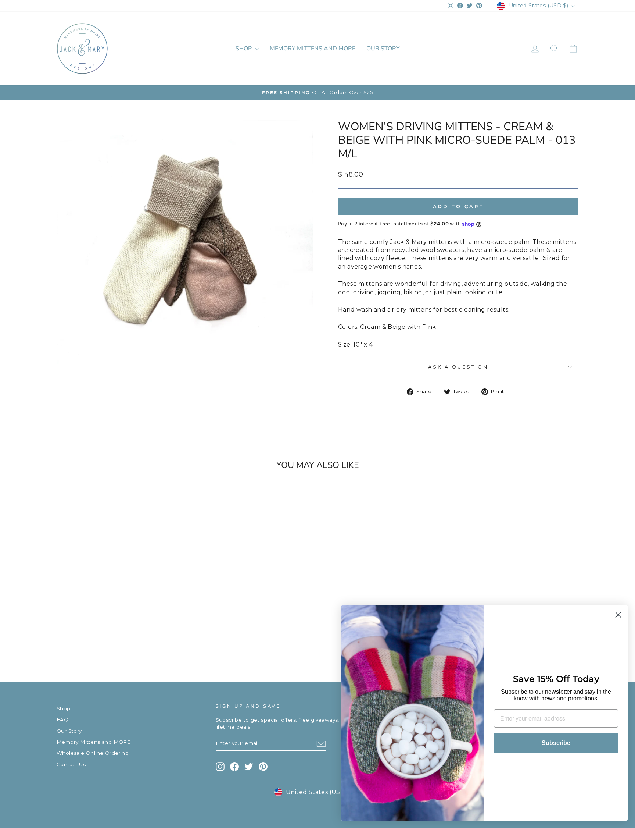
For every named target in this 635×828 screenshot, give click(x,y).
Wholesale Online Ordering (93, 753)
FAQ (62, 719)
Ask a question (458, 367)
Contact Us (71, 764)
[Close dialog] (618, 614)
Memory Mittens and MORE (312, 49)
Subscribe (556, 743)
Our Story (383, 49)
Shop (244, 49)
